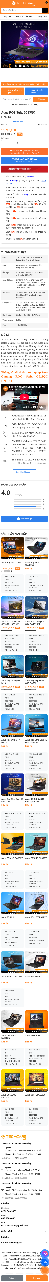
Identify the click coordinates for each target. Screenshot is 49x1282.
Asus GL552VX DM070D (8, 1037)
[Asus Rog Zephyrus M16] (12, 666)
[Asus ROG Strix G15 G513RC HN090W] (12, 607)
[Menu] (3, 3)
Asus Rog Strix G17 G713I (10, 741)
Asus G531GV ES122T (36, 917)
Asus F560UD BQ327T (36, 858)
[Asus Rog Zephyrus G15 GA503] (36, 666)
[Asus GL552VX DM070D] (12, 1021)
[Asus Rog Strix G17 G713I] (12, 725)
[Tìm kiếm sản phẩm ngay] (45, 10)
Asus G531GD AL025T (36, 1095)
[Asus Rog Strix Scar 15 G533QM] (12, 784)
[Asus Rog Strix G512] (12, 548)
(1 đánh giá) (18, 121)
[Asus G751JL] (12, 903)
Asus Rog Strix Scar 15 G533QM (12, 800)
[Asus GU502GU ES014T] (12, 1080)
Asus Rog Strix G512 (11, 562)
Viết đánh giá (26, 519)
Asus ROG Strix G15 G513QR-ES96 (34, 800)
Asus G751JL (7, 917)
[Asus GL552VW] (36, 962)
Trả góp (12, 1278)
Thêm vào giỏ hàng (24, 160)
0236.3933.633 (21, 1198)
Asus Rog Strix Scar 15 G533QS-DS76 (36, 741)
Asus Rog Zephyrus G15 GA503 (34, 682)
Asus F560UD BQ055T (12, 858)
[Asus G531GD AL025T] (36, 1080)
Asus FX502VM (32, 1036)
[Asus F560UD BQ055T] (12, 844)
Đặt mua (36, 1278)
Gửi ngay (41, 99)
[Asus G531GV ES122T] (36, 903)
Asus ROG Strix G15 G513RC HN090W (10, 622)
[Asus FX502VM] (36, 1021)
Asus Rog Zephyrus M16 (10, 682)
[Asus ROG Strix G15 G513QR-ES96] (36, 784)
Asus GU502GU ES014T (8, 1096)
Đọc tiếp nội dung (23, 472)
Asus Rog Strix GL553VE (32, 563)
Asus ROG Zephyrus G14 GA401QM (34, 622)
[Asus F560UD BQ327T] (36, 844)
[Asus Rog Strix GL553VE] (36, 548)
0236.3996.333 (21, 1158)
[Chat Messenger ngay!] (45, 1254)
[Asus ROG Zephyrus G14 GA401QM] (36, 607)
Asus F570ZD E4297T (11, 976)
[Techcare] (23, 3)
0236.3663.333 (21, 1178)
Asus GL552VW (32, 976)
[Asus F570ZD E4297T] (12, 962)
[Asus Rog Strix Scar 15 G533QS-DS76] (36, 725)
